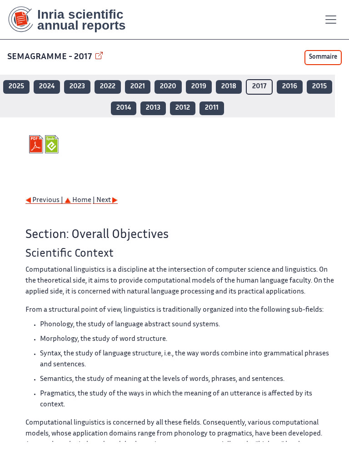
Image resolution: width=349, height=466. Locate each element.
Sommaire (323, 57)
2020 (168, 87)
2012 (182, 108)
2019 (198, 87)
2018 (228, 87)
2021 (137, 87)
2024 (47, 87)
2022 (107, 87)
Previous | (48, 200)
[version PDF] (37, 144)
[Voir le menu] (331, 19)
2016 (289, 87)
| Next (102, 200)
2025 (16, 87)
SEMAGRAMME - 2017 (50, 57)
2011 (212, 108)
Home (81, 200)
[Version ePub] (53, 144)
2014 (123, 108)
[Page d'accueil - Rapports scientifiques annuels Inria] (73, 19)
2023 (77, 87)
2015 (319, 87)
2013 (153, 108)
